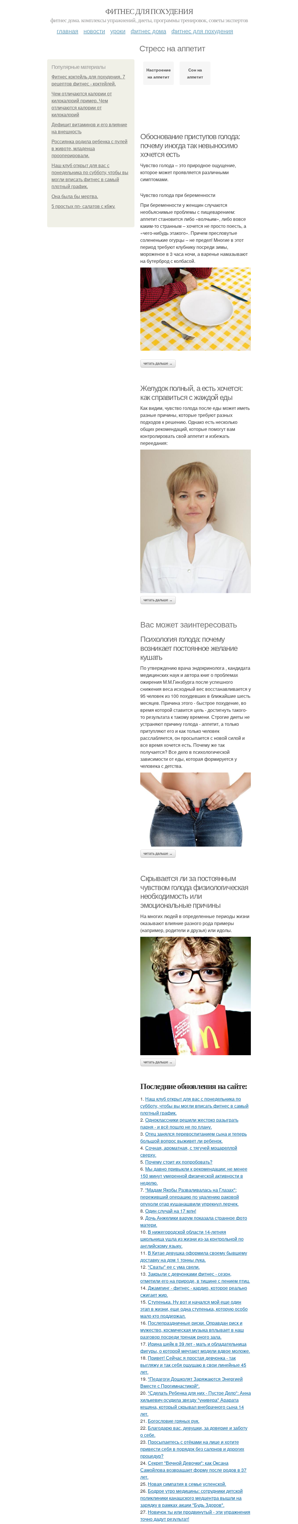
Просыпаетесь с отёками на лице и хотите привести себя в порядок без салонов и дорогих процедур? (192, 1449)
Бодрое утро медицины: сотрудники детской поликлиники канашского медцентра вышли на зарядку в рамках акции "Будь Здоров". (191, 1498)
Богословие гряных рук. (173, 1421)
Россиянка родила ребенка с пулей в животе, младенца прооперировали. (89, 148)
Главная (67, 31)
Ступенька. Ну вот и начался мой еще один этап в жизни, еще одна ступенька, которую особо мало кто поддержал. (194, 1308)
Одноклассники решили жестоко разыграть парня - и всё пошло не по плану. (189, 1123)
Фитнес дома (148, 31)
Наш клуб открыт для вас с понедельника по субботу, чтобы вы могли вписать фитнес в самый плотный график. (194, 1105)
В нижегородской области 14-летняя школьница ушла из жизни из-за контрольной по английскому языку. (192, 1238)
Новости (94, 31)
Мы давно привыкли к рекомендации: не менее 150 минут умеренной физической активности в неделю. (193, 1175)
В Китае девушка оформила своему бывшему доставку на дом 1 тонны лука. (193, 1256)
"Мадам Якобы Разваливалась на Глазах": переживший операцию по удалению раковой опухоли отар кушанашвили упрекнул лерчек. (189, 1196)
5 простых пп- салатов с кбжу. (83, 206)
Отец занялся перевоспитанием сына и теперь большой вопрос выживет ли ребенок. (193, 1137)
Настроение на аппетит (158, 73)
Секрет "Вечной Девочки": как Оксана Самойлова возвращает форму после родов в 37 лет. (193, 1470)
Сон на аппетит (195, 73)
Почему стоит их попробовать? (178, 1161)
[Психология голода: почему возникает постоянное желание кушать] (195, 810)
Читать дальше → (158, 363)
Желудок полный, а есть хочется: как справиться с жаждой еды (191, 393)
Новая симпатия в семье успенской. (187, 1484)
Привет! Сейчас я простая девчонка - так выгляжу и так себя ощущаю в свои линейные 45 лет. (193, 1365)
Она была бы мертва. (75, 196)
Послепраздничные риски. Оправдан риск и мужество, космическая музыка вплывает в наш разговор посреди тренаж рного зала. (192, 1329)
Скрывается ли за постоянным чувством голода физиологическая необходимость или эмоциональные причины (194, 892)
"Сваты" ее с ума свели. (174, 1266)
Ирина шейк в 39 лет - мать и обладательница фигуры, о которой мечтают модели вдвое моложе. (195, 1347)
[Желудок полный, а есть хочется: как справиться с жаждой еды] (195, 521)
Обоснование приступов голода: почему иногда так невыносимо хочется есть (190, 145)
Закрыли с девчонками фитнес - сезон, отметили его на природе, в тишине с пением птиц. (195, 1277)
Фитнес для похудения (149, 11)
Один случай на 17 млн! (170, 1210)
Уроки (117, 31)
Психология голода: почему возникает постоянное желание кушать (188, 648)
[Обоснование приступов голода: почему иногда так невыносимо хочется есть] (195, 309)
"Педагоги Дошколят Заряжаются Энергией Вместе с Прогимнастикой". (191, 1382)
